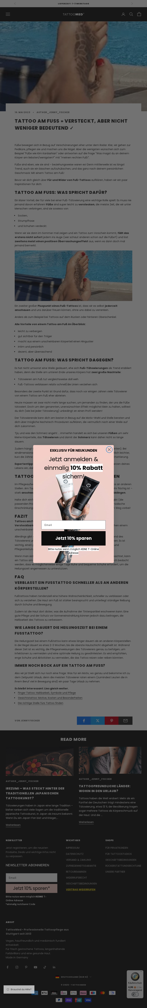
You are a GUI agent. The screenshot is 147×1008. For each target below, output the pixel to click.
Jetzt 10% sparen (73, 538)
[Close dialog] (109, 449)
